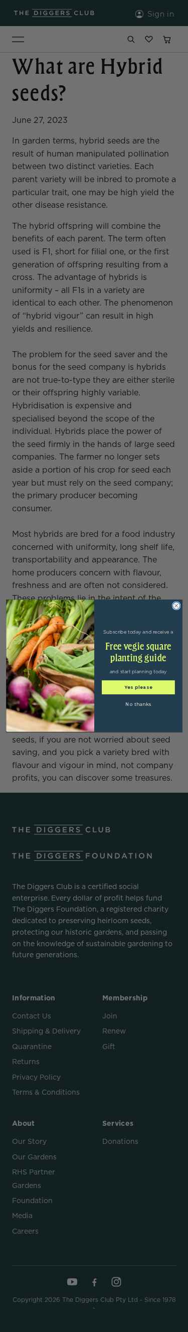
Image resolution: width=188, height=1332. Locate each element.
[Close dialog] (176, 606)
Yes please (138, 687)
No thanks (138, 704)
